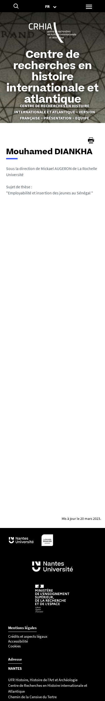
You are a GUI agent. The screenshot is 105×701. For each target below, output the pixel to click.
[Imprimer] (91, 140)
